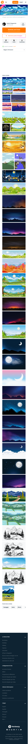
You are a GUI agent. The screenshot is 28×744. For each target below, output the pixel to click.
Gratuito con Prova (14, 30)
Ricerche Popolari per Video (9, 723)
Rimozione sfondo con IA (8, 700)
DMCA (3, 713)
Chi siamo (4, 737)
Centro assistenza (6, 732)
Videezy (4, 687)
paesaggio (6, 649)
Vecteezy (4, 684)
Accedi (21, 2)
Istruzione (4, 692)
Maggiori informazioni (8, 49)
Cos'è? (14, 46)
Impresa (4, 689)
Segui (23, 24)
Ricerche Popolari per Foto (8, 721)
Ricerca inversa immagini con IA (10, 697)
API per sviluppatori (7, 695)
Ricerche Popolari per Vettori (9, 718)
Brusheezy (4, 682)
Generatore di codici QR (8, 702)
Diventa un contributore (8, 740)
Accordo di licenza (6, 711)
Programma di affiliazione (8, 716)
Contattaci (4, 734)
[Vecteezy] (2, 2)
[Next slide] (22, 649)
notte (13, 649)
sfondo (19, 649)
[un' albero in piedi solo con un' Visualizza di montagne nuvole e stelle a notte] (6, 144)
